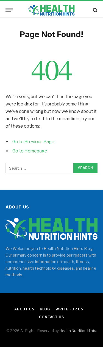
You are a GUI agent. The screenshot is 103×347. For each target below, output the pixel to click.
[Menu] (9, 10)
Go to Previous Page (33, 141)
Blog (45, 309)
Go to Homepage (29, 151)
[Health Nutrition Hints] (51, 10)
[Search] (95, 10)
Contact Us (51, 317)
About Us (24, 309)
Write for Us (69, 309)
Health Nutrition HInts (78, 330)
